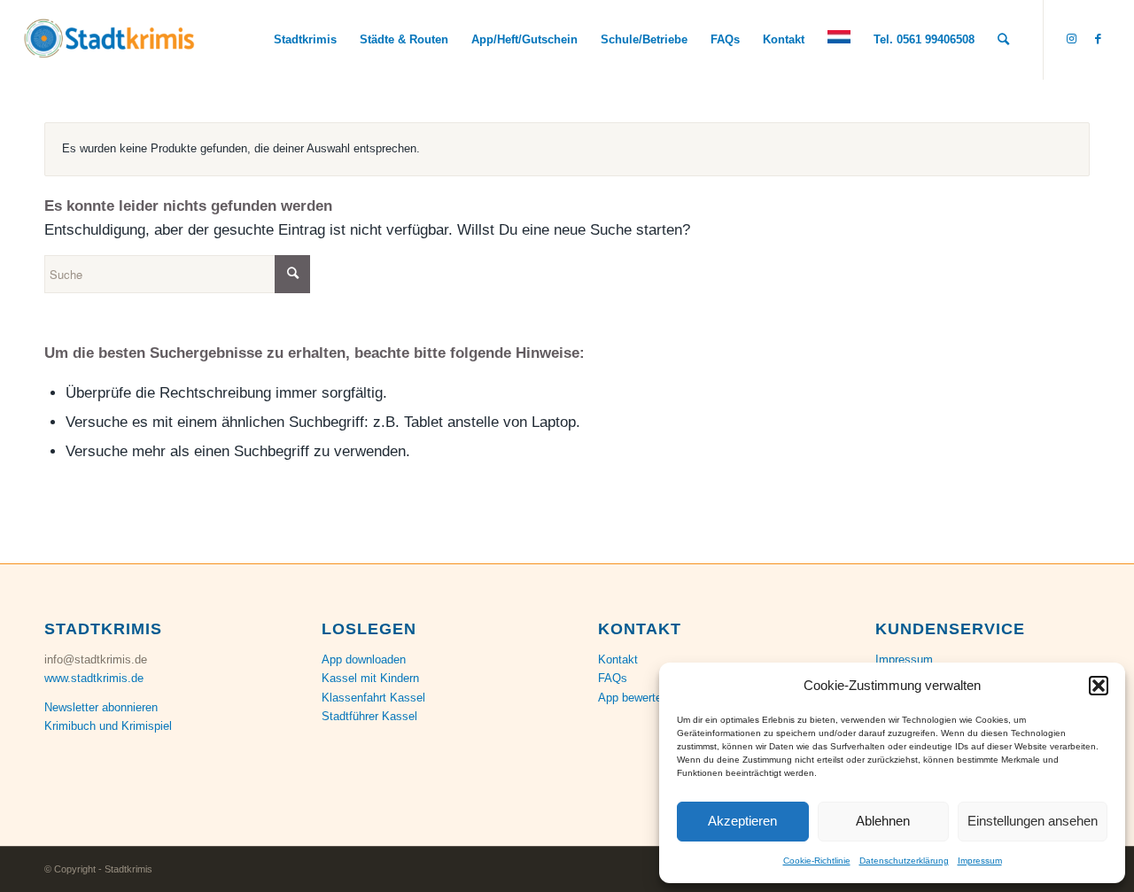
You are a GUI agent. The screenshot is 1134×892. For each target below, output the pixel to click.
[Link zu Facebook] (1097, 39)
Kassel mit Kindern (370, 678)
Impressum (980, 860)
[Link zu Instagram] (1071, 39)
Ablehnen (883, 820)
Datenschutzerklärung (904, 860)
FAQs (612, 678)
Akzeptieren (742, 820)
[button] (1098, 685)
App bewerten (633, 697)
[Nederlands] (839, 40)
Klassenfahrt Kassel (373, 697)
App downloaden (364, 659)
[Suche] (1003, 40)
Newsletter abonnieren (101, 707)
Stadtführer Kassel (369, 716)
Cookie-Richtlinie (816, 860)
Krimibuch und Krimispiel (108, 726)
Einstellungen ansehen (1032, 820)
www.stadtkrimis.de (94, 678)
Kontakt (618, 659)
